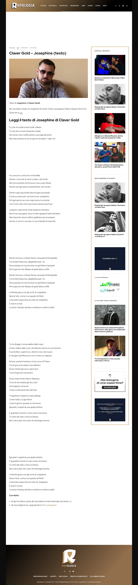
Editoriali (53, 6)
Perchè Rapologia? (40, 576)
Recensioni (74, 6)
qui (21, 112)
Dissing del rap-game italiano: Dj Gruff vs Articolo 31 (109, 235)
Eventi (90, 6)
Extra (98, 6)
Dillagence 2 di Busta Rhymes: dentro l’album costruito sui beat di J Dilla (109, 137)
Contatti (53, 576)
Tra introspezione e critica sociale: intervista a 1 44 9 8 (107, 360)
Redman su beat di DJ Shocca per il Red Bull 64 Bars (109, 79)
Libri (83, 6)
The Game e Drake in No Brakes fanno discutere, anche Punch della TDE (109, 166)
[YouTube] (123, 6)
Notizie (43, 6)
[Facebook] (116, 6)
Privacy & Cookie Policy (79, 576)
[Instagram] (119, 6)
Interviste (63, 6)
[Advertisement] (69, 31)
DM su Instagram (49, 505)
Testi (105, 6)
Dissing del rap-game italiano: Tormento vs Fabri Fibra (110, 108)
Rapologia (12, 48)
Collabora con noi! (97, 576)
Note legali (63, 576)
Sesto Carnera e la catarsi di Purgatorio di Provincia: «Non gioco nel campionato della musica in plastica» (110, 330)
